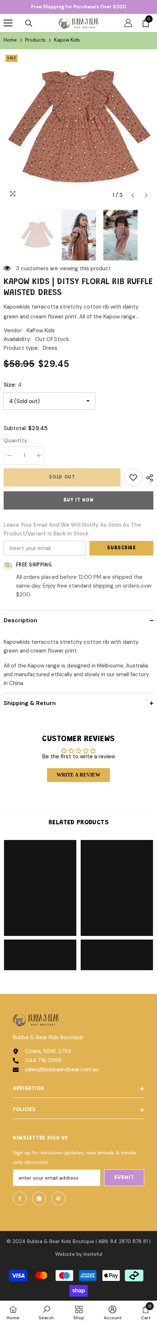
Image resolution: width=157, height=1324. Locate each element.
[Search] (28, 23)
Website (65, 1254)
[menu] (8, 23)
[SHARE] (147, 478)
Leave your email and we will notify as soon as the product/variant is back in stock (72, 529)
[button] (132, 195)
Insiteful (93, 1254)
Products (35, 40)
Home (10, 40)
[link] (40, 950)
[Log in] (128, 23)
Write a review (78, 775)
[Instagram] (39, 1198)
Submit (124, 1177)
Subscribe (121, 548)
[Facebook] (20, 1198)
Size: (13, 384)
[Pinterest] (58, 1198)
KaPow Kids (41, 330)
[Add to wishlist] (133, 477)
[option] (78, 127)
